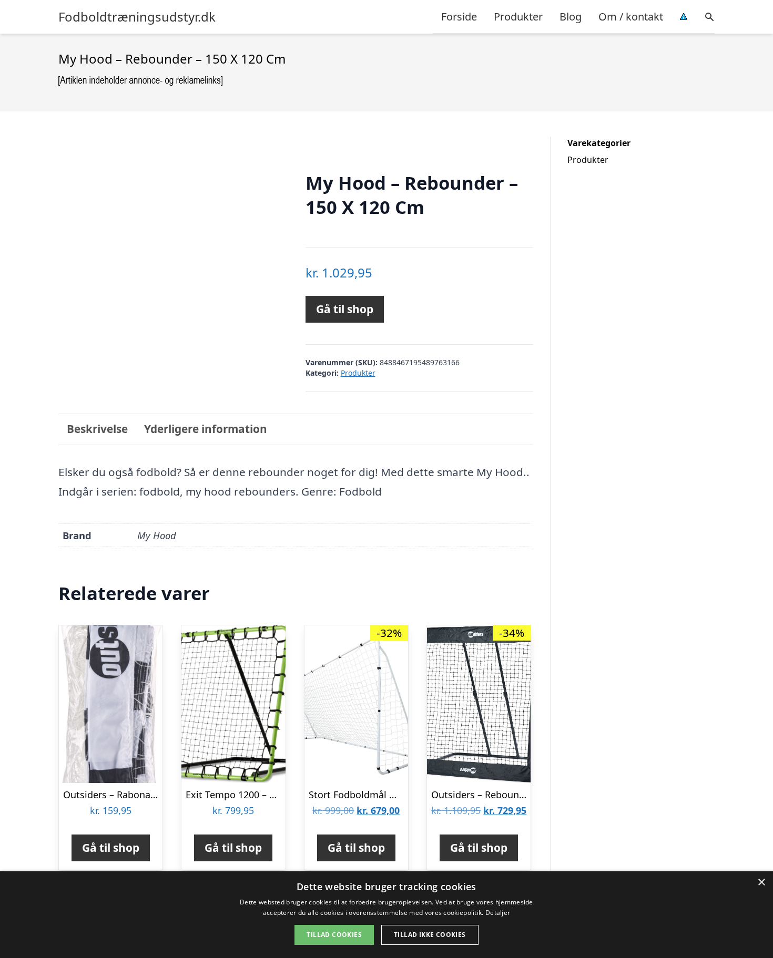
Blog (571, 16)
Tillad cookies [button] (334, 934)
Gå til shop (344, 309)
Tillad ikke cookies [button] (430, 934)
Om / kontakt (630, 16)
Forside (459, 16)
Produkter (518, 16)
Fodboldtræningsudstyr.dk (137, 16)
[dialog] (386, 914)
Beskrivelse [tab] (97, 428)
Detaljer (497, 912)
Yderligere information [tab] (205, 428)
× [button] (761, 883)
